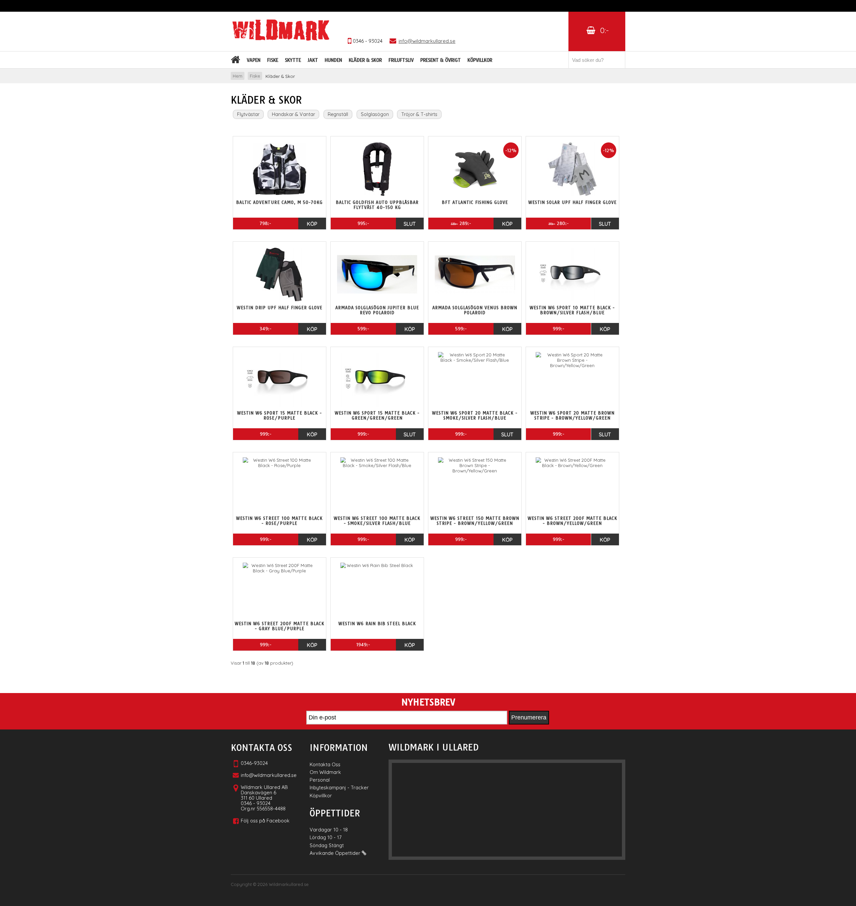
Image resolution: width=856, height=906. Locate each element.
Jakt (313, 60)
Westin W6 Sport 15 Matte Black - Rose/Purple (279, 416)
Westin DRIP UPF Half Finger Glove (279, 307)
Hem (237, 76)
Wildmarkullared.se (289, 884)
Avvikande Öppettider (336, 853)
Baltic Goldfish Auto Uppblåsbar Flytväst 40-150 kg (377, 205)
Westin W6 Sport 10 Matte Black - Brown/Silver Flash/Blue (572, 310)
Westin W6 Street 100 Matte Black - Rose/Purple (279, 521)
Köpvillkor (479, 60)
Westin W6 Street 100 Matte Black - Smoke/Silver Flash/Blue (377, 521)
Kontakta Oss (325, 764)
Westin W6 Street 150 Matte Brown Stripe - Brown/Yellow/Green (474, 521)
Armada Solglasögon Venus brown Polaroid (474, 310)
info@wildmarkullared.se (269, 775)
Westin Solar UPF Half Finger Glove (572, 202)
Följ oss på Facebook (265, 820)
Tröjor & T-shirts (419, 114)
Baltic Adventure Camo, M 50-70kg (279, 202)
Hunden (333, 60)
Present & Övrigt (440, 60)
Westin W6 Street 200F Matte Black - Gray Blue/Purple (279, 626)
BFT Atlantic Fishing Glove (475, 202)
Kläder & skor (365, 60)
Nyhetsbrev (428, 702)
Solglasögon (375, 114)
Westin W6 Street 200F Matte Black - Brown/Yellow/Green (572, 521)
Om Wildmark (325, 772)
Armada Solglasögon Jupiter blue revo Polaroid (377, 310)
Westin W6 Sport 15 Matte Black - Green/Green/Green (377, 416)
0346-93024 (254, 763)
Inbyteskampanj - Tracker (339, 787)
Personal (320, 780)
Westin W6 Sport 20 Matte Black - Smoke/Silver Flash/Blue (475, 416)
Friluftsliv (401, 60)
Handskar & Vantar (293, 114)
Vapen (253, 60)
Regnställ (338, 114)
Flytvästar (248, 114)
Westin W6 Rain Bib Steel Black (377, 623)
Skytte (293, 60)
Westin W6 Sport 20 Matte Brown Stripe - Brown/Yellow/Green (572, 416)
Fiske (272, 60)
